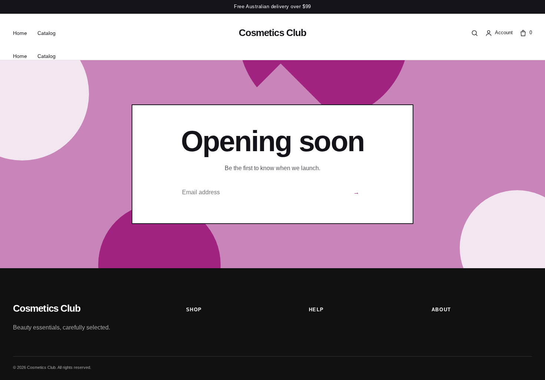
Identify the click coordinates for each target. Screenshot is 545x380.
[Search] (474, 33)
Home (20, 33)
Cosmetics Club (272, 32)
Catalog (46, 33)
